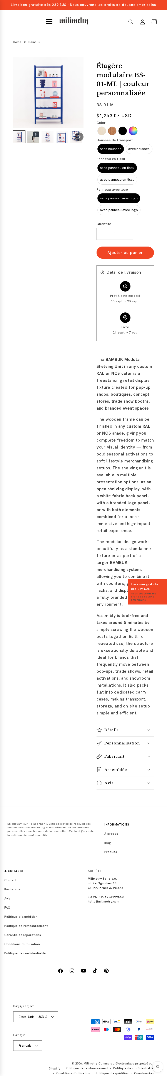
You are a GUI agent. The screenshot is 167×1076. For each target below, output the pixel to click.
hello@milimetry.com (103, 901)
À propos (111, 834)
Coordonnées (144, 1073)
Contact (10, 880)
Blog (107, 843)
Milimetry (91, 1063)
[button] (11, 22)
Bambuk (34, 42)
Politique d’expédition (21, 917)
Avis (7, 898)
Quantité (104, 224)
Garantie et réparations (22, 935)
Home (17, 42)
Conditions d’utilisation (22, 944)
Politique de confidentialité (25, 953)
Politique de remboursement (26, 926)
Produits (110, 852)
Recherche (12, 889)
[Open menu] (49, 22)
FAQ (7, 907)
